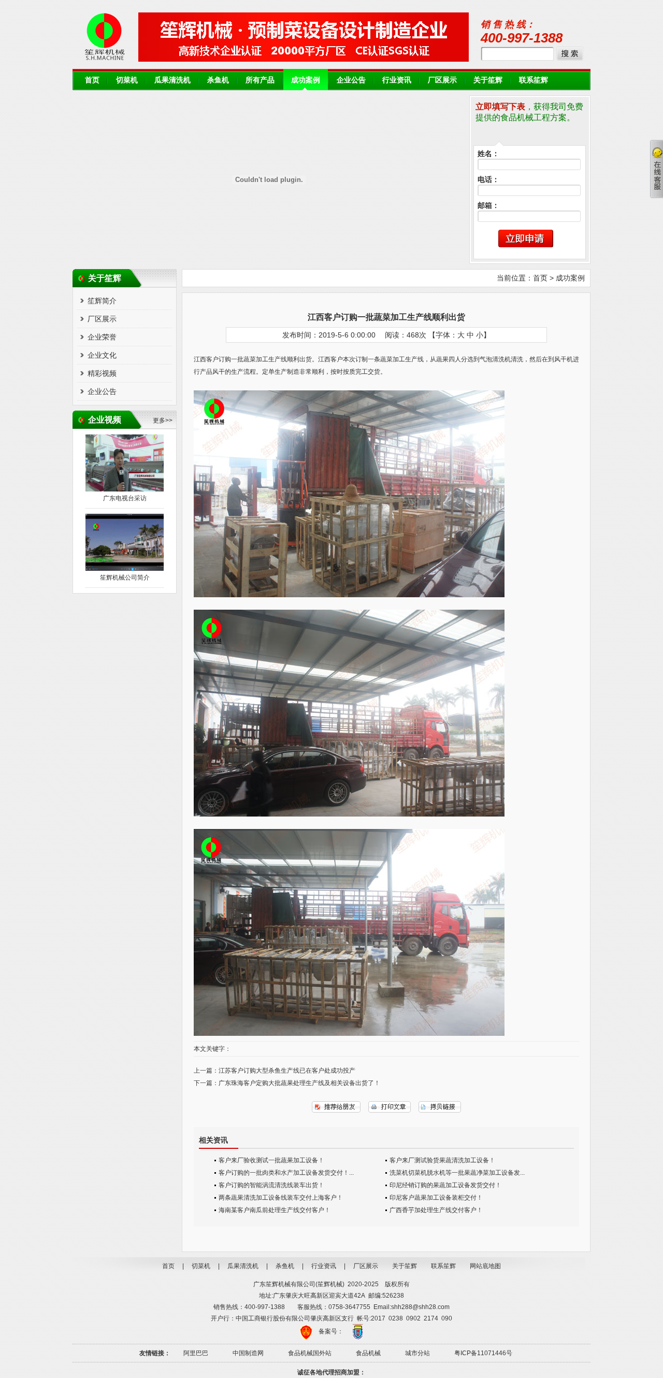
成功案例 (305, 80)
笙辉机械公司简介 (125, 577)
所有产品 (260, 80)
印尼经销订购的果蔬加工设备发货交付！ (445, 1185)
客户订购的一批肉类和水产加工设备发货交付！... (286, 1172)
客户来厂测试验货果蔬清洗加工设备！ (442, 1160)
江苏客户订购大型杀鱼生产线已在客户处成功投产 (287, 1070)
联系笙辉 (533, 80)
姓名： (488, 154)
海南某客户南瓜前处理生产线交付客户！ (274, 1210)
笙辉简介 (102, 301)
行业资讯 (396, 80)
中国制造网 (248, 1353)
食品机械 (368, 1353)
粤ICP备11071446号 (483, 1353)
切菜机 (127, 80)
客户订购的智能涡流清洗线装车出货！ (271, 1185)
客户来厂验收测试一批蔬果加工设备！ (271, 1160)
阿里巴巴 (195, 1353)
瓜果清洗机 (172, 80)
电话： (488, 180)
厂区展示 (442, 80)
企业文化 (102, 355)
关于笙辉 (487, 80)
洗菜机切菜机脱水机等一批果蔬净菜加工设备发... (457, 1172)
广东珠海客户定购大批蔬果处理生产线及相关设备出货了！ (299, 1083)
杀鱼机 (218, 80)
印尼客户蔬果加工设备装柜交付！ (436, 1197)
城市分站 (417, 1353)
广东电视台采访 (125, 498)
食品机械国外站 (310, 1353)
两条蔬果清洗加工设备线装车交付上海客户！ (281, 1197)
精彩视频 (102, 373)
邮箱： (488, 205)
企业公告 (351, 80)
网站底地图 (485, 1266)
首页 (92, 80)
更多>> (162, 420)
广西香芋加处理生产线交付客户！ (436, 1210)
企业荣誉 (102, 337)
